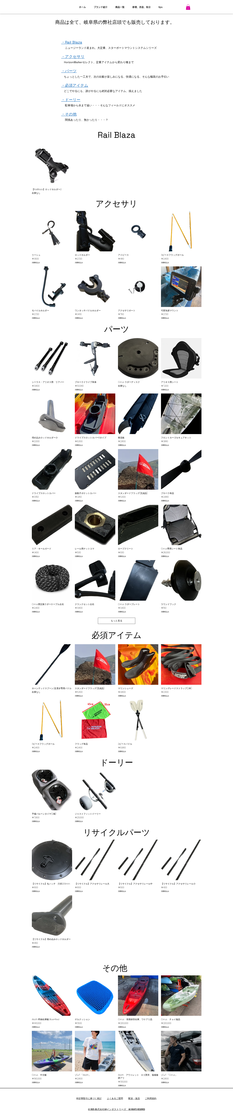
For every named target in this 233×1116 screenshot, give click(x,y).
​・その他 (69, 114)
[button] (188, 7)
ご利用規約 (150, 1098)
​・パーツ (69, 70)
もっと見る (116, 620)
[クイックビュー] (52, 165)
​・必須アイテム (74, 85)
